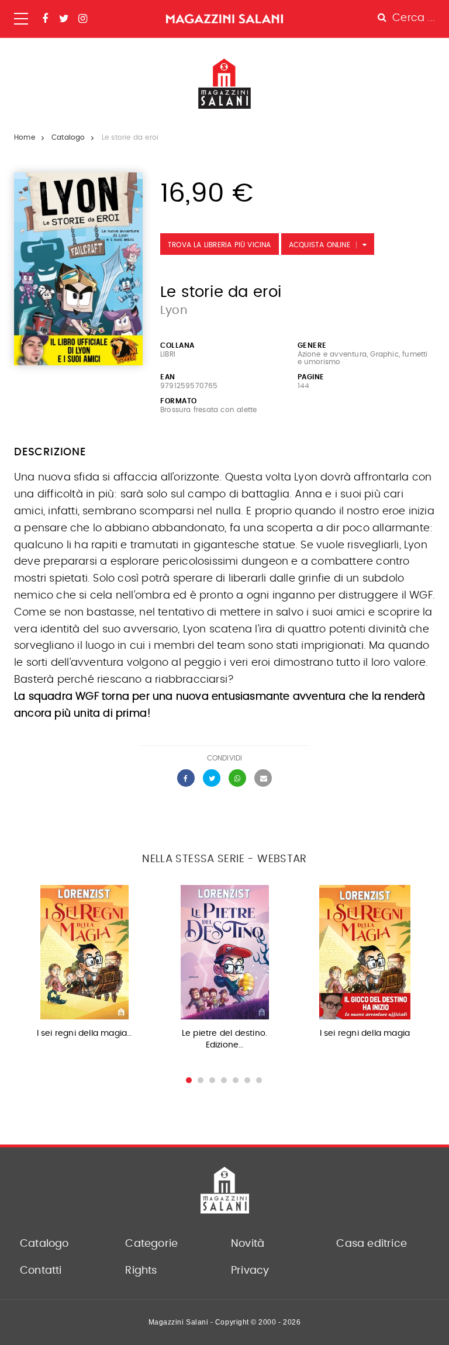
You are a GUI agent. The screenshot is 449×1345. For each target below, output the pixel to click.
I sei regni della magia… (84, 1033)
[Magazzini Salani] (224, 18)
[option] (84, 965)
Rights (141, 1271)
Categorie (151, 1244)
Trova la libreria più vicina (219, 244)
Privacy (250, 1271)
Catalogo (68, 137)
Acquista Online (319, 244)
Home (24, 137)
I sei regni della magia (365, 1033)
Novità (247, 1244)
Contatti (41, 1271)
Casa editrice (371, 1244)
